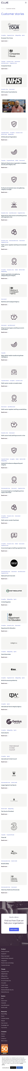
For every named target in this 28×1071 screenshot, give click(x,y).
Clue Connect (4, 1023)
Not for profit (4, 1007)
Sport (2, 998)
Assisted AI (3, 953)
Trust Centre (4, 1027)
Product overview (5, 951)
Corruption (3, 982)
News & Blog (4, 1013)
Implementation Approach (7, 958)
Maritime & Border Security (7, 989)
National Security (5, 992)
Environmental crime (6, 980)
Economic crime (5, 978)
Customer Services (5, 965)
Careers (3, 1036)
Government (4, 1000)
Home (2, 8)
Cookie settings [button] (5, 1067)
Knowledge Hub (5, 1025)
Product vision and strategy (7, 962)
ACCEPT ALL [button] (19, 1067)
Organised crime (5, 971)
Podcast (3, 1020)
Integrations (4, 960)
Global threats (4, 973)
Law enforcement (5, 1005)
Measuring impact (5, 956)
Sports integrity (4, 987)
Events (2, 1016)
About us (3, 1034)
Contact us (3, 1038)
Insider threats (4, 985)
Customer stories (5, 1018)
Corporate (3, 1003)
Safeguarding (4, 976)
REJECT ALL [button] (13, 1067)
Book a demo (14, 929)
